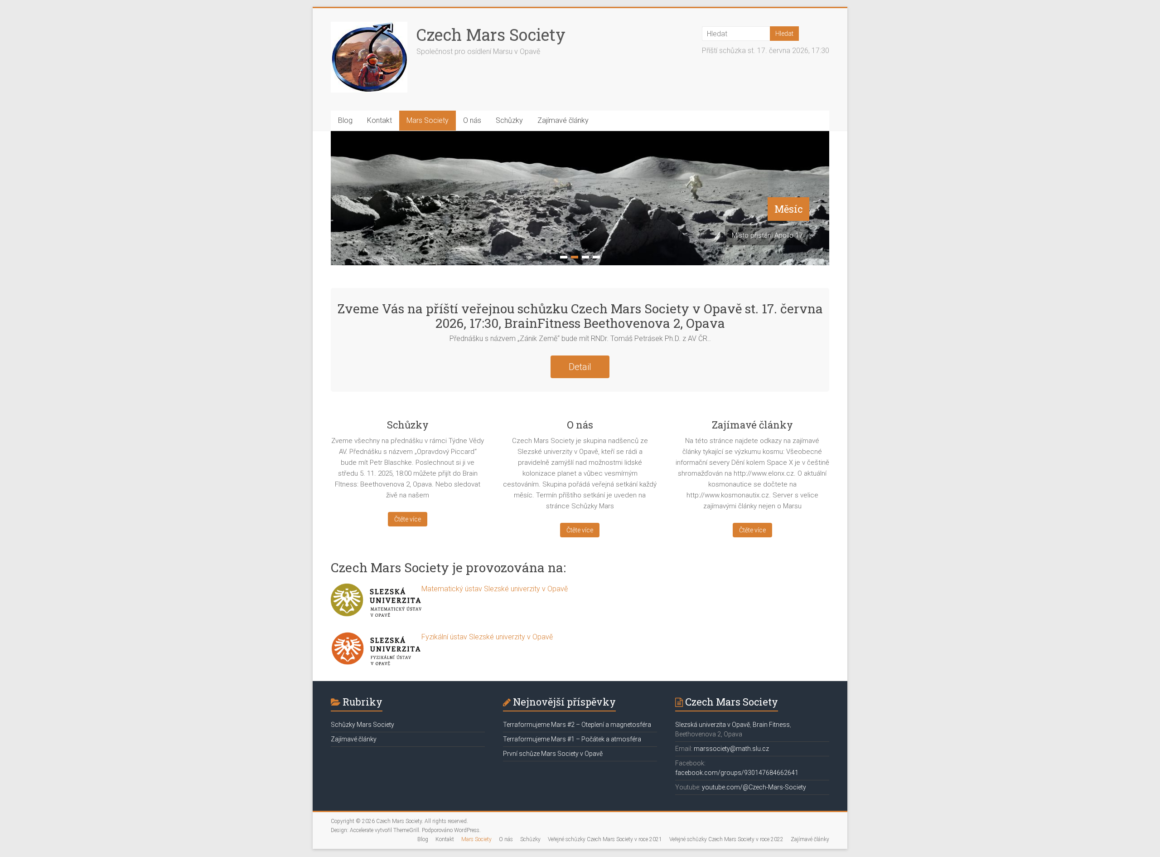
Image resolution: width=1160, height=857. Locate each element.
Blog (345, 120)
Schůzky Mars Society (362, 724)
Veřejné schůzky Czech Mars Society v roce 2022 (726, 839)
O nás (472, 120)
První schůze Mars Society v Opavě (553, 753)
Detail (580, 366)
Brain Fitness (771, 724)
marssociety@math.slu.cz (731, 748)
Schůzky (509, 120)
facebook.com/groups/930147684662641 (736, 772)
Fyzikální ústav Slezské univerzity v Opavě (487, 637)
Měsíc (788, 208)
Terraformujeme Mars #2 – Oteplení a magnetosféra (577, 724)
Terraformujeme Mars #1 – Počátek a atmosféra (572, 739)
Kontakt (379, 120)
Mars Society (427, 120)
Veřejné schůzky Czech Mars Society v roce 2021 (605, 839)
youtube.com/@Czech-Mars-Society (754, 787)
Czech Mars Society (491, 34)
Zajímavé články (563, 120)
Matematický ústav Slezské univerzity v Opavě (494, 588)
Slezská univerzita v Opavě (712, 724)
